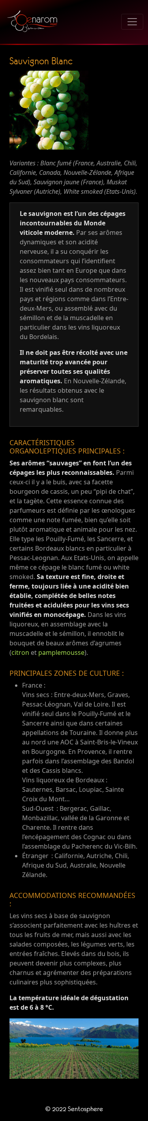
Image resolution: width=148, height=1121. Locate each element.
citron (20, 652)
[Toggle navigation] (132, 22)
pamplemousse (61, 652)
